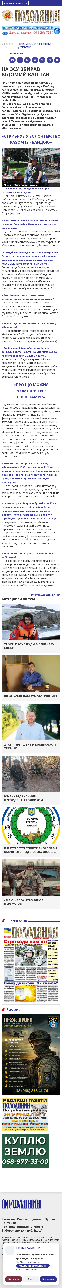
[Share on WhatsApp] (27, 60)
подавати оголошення (33, 1265)
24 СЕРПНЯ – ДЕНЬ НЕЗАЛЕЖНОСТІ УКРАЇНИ (30, 746)
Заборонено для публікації (22, 1230)
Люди (20, 44)
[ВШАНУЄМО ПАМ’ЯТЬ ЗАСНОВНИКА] (31, 673)
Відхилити (13, 1279)
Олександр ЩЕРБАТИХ (45, 595)
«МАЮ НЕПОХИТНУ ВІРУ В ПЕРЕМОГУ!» (24, 902)
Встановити (48, 1279)
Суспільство (24, 47)
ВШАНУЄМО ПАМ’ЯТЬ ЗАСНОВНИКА (31, 696)
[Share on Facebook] (20, 60)
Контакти (9, 1223)
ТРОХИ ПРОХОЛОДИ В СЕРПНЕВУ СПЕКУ (29, 646)
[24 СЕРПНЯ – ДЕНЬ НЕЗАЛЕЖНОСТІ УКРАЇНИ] (31, 721)
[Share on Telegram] (12, 60)
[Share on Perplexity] (50, 60)
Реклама (8, 1219)
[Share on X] (42, 60)
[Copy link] (57, 60)
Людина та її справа (38, 44)
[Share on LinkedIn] (35, 60)
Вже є (31, 1279)
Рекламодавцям (29, 1219)
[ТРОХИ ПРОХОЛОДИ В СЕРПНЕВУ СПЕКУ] (31, 621)
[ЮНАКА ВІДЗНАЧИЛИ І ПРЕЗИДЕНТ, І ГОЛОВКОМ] (31, 773)
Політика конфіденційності (22, 1227)
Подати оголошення (15, 3)
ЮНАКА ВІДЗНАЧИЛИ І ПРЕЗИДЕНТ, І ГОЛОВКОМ (23, 798)
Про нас (50, 1219)
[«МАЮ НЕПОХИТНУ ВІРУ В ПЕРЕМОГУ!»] (31, 877)
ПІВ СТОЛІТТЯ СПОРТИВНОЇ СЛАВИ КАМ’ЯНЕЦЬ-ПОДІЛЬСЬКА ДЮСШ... (30, 850)
